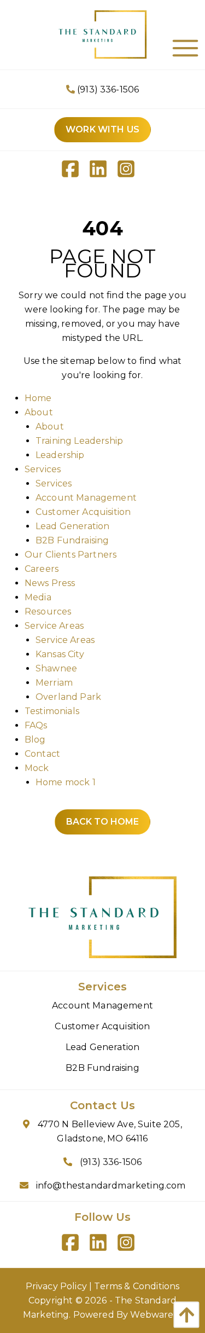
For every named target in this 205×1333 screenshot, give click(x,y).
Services (43, 469)
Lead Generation (72, 526)
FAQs (36, 725)
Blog (35, 739)
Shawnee (56, 668)
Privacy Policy (56, 1286)
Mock (37, 768)
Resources (48, 611)
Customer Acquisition (83, 512)
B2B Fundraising (72, 540)
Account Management (86, 497)
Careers (41, 569)
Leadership (60, 455)
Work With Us (102, 129)
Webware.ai (156, 1314)
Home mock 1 (66, 782)
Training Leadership (79, 441)
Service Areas (54, 626)
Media (38, 597)
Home (38, 398)
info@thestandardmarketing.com (111, 1185)
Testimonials (52, 711)
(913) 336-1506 (107, 89)
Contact (42, 754)
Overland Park (68, 697)
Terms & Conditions (136, 1286)
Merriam (54, 682)
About (39, 412)
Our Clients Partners (70, 554)
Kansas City (60, 654)
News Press (50, 583)
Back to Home (102, 821)
